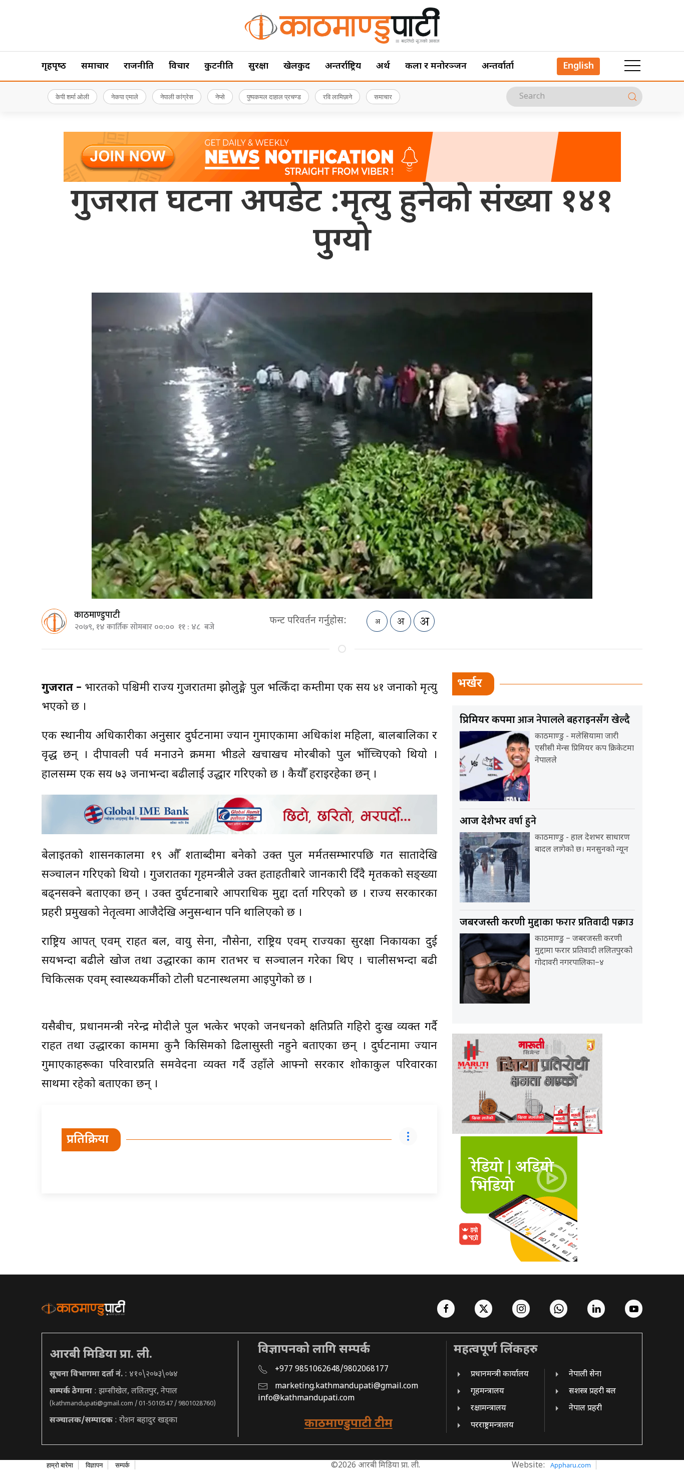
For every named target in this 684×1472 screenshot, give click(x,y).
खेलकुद (296, 66)
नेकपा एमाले (124, 97)
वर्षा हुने (498, 821)
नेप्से (220, 97)
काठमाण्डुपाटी (97, 615)
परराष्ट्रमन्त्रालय (492, 1425)
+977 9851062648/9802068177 (332, 1369)
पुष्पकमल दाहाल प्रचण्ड (274, 97)
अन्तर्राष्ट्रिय (343, 66)
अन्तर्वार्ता (498, 66)
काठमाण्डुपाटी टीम (348, 1424)
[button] (632, 66)
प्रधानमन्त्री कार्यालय (500, 1374)
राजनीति (139, 66)
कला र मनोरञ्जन (436, 66)
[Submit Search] (632, 97)
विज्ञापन (94, 1464)
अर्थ (383, 66)
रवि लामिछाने (337, 97)
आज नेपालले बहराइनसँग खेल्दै (545, 719)
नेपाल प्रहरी (585, 1408)
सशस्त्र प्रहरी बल (592, 1391)
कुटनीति (218, 66)
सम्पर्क (122, 1464)
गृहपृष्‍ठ (54, 66)
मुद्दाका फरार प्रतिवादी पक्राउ (546, 922)
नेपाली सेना (585, 1374)
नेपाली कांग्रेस (176, 97)
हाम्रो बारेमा (60, 1464)
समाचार (95, 66)
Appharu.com (570, 1464)
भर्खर (469, 684)
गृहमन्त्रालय (487, 1391)
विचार (179, 66)
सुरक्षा (258, 66)
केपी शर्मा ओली (72, 97)
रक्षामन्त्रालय (488, 1408)
